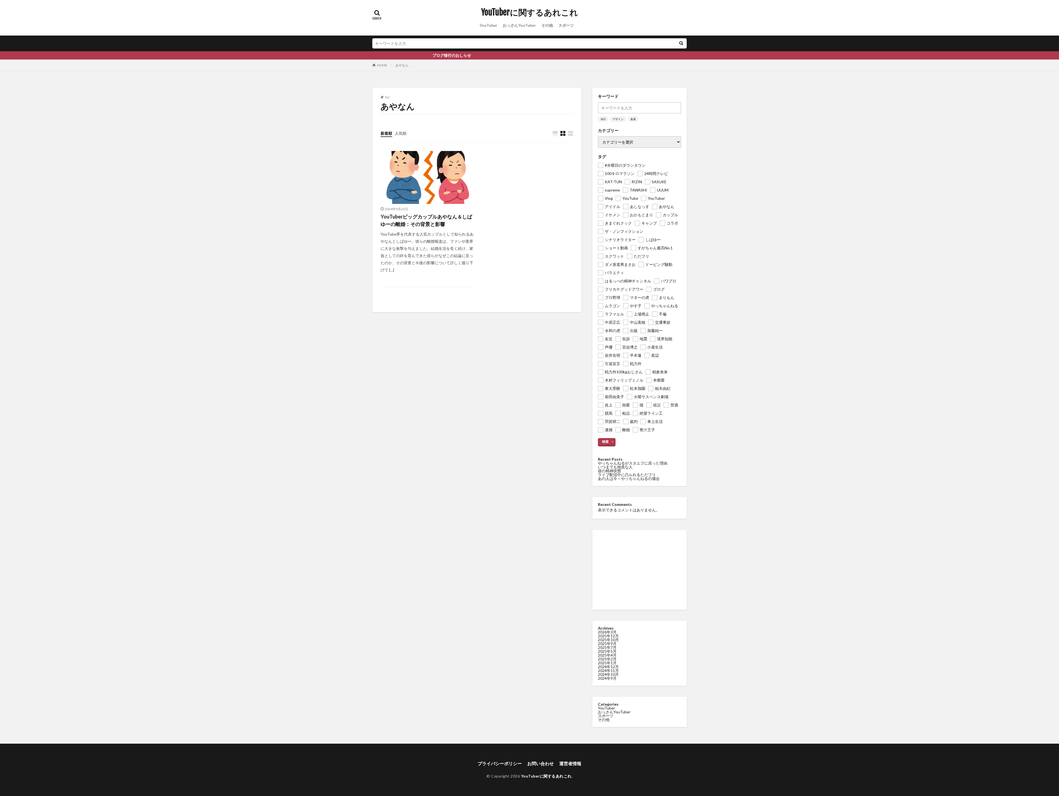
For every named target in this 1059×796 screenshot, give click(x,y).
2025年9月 (607, 643)
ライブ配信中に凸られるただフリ (627, 474)
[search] (681, 43)
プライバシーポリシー (500, 763)
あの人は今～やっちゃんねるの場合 (629, 478)
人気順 (401, 133)
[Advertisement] (639, 569)
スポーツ (566, 25)
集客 (633, 119)
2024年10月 (608, 674)
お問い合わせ (540, 763)
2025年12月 (608, 635)
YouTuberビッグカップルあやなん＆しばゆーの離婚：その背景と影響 (426, 220)
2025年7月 (607, 647)
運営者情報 (570, 763)
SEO (603, 119)
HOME (382, 65)
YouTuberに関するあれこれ (529, 12)
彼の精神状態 (609, 470)
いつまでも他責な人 (615, 467)
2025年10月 (608, 639)
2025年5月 (607, 651)
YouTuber (488, 25)
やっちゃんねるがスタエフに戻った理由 (632, 463)
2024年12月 (608, 666)
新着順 (386, 133)
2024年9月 (607, 678)
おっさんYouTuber (519, 25)
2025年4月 (607, 655)
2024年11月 (608, 670)
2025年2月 (607, 659)
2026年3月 (607, 632)
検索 (605, 441)
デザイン (618, 119)
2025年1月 (607, 662)
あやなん (402, 65)
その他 (547, 25)
